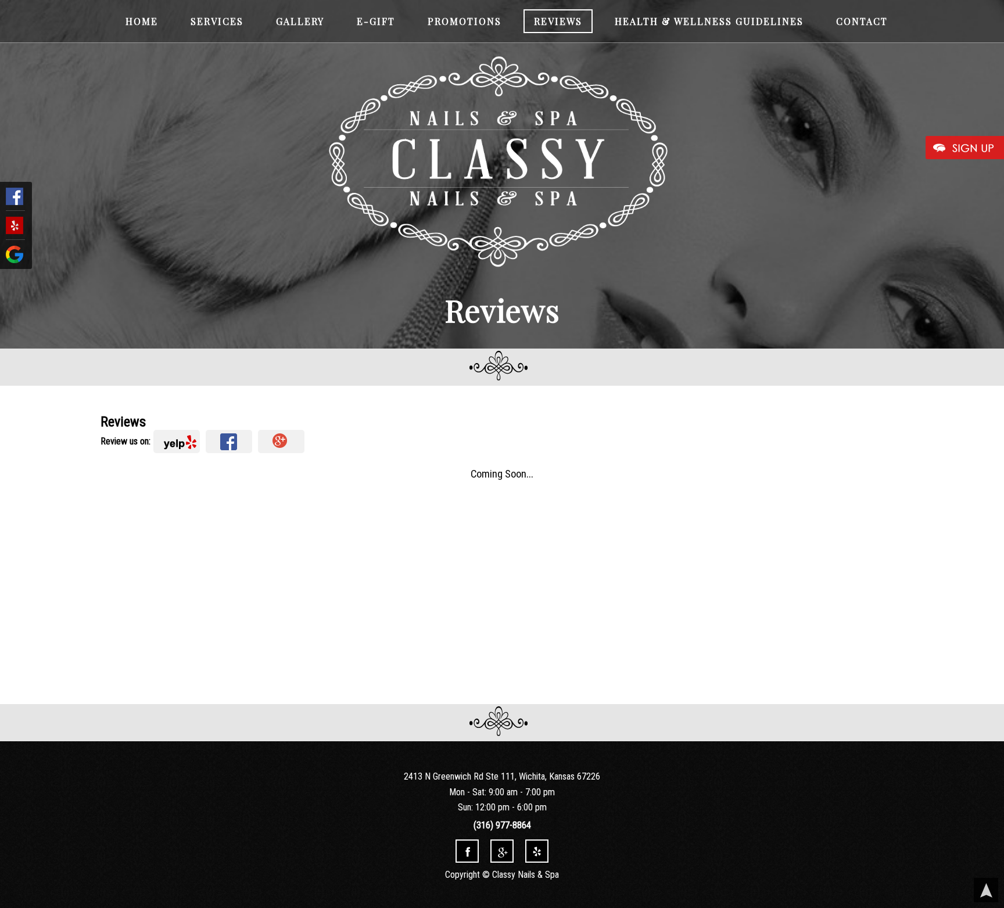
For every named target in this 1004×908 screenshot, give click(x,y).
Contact (862, 21)
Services (217, 21)
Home (142, 21)
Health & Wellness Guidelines (709, 21)
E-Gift (376, 21)
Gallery (300, 21)
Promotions (464, 21)
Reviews (558, 21)
